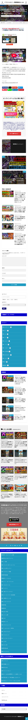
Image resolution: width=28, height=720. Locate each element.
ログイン (3, 690)
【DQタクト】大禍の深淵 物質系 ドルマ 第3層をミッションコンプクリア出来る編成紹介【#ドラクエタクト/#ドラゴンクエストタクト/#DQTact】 (7, 479)
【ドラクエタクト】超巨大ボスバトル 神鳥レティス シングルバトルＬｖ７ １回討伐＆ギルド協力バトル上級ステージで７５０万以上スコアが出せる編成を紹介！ (20, 240)
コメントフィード (5, 696)
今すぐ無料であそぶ (14, 133)
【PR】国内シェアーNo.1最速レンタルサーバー (11, 677)
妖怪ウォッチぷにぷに (7, 578)
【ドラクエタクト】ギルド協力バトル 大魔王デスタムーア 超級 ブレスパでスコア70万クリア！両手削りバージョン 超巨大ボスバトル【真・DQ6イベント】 (20, 197)
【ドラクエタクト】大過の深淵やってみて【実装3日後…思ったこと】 (21, 477)
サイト (3, 278)
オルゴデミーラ (7, 327)
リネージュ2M (5, 614)
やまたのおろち (7, 354)
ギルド (8, 299)
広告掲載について (6, 664)
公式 (5, 361)
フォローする (18, 145)
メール (4, 273)
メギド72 (4, 641)
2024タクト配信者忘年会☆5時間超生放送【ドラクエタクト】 (20, 218)
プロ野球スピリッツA (7, 598)
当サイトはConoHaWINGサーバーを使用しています (12, 674)
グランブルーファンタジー (8, 638)
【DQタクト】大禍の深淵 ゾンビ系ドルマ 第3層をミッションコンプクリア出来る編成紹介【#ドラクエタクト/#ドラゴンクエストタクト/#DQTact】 (20, 380)
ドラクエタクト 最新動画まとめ (14, 2)
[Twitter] (9, 88)
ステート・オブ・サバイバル (8, 581)
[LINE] (9, 90)
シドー (6, 337)
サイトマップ (5, 660)
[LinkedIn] (15, 90)
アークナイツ (5, 588)
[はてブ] (20, 88)
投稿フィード (4, 693)
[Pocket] (4, 90)
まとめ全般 (9, 22)
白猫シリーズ (5, 621)
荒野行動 (4, 604)
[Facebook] (5, 88)
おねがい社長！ (5, 611)
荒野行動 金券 (5, 648)
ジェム (12, 299)
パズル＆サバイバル (6, 584)
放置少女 (4, 608)
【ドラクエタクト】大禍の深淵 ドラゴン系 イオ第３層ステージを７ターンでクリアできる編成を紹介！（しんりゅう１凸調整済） (20, 391)
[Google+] (15, 88)
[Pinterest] (21, 90)
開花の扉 (4, 299)
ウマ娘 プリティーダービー (8, 591)
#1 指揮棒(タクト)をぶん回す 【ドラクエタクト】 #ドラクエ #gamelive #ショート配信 (21, 495)
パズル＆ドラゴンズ (6, 631)
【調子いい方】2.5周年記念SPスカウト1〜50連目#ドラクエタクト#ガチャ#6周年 (20, 400)
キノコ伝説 (5, 561)
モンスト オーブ (6, 651)
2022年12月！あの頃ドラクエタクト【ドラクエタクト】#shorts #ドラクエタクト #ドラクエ (20, 409)
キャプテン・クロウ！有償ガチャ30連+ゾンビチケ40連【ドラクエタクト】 (20, 418)
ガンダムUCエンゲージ (7, 568)
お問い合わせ (5, 667)
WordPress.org (4, 700)
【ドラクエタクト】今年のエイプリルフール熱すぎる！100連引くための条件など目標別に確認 (20, 209)
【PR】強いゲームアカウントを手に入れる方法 (11, 680)
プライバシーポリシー (7, 670)
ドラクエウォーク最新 (7, 571)
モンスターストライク (7, 601)
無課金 (6, 365)
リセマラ (6, 358)
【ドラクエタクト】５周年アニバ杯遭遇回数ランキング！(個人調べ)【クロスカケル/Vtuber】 (20, 228)
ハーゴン (6, 344)
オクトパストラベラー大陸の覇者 (9, 594)
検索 (4, 308)
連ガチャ (16, 299)
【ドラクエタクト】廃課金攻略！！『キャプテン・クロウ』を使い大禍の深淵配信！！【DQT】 (7, 496)
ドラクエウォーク (6, 634)
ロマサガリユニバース (7, 624)
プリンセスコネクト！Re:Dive (8, 628)
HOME (3, 22)
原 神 (4, 618)
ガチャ (6, 330)
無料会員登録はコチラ (14, 524)
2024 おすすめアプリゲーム (8, 558)
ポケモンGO (5, 644)
